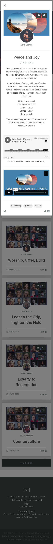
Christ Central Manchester (19, 161)
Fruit (39, 206)
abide (29, 206)
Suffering (17, 206)
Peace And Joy (39, 161)
